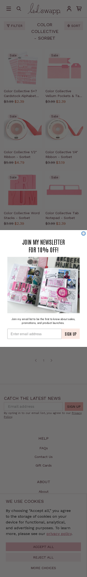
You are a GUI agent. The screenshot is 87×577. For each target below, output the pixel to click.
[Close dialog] (84, 233)
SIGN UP (71, 333)
